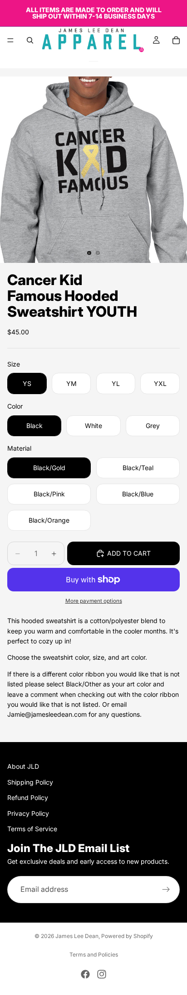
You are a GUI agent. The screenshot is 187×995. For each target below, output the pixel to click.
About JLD (23, 767)
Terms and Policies (93, 954)
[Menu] (10, 40)
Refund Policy (27, 797)
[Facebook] (85, 974)
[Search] (30, 40)
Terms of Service (32, 829)
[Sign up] (166, 889)
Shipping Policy (30, 782)
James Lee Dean (76, 936)
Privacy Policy (28, 813)
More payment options (93, 601)
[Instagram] (101, 974)
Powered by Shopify (127, 936)
